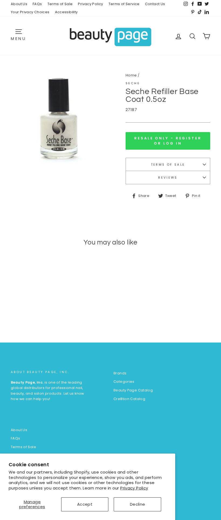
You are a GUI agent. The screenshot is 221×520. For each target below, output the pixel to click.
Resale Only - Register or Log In (168, 141)
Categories (123, 381)
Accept (84, 504)
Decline (137, 504)
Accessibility (66, 12)
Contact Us (155, 4)
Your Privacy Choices (30, 12)
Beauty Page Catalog (133, 390)
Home (131, 75)
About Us (19, 4)
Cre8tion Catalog (129, 399)
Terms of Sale (60, 4)
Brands (119, 373)
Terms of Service (124, 4)
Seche (133, 83)
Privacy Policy (134, 488)
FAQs (37, 4)
